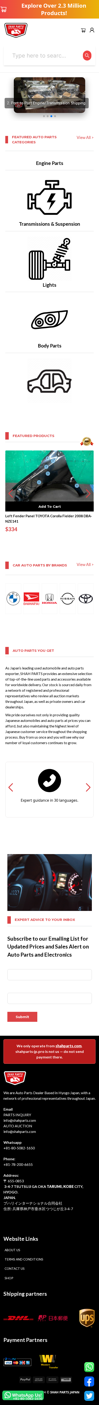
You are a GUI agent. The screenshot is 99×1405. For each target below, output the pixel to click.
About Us (12, 1250)
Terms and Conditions (24, 1259)
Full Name (14, 966)
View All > (85, 137)
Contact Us (15, 1268)
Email (11, 989)
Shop (9, 1278)
